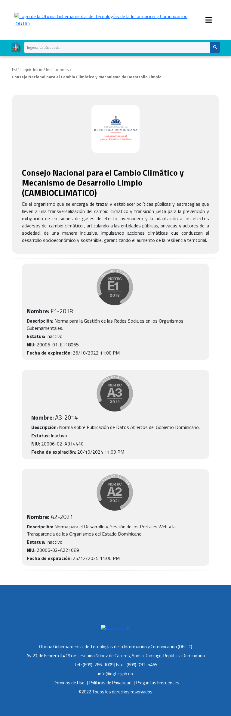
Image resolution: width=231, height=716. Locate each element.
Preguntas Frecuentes (157, 682)
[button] (215, 47)
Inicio (37, 69)
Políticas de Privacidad (110, 682)
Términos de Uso (68, 682)
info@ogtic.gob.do (115, 673)
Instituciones (57, 69)
